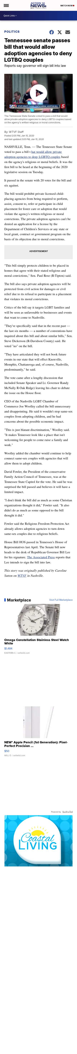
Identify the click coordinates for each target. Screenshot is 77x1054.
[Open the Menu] (6, 5)
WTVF (22, 575)
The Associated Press (41, 557)
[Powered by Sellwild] (67, 812)
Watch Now (66, 6)
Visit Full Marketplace (61, 600)
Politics (12, 31)
